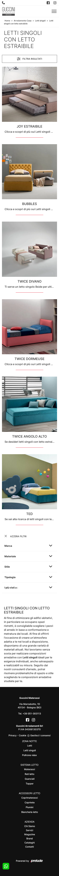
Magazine (29, 834)
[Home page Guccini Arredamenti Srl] (8, 11)
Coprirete (30, 802)
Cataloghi (29, 842)
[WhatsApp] (6, 866)
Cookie (22, 735)
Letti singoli (40, 20)
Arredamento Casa (22, 20)
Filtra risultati (32, 58)
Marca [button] (8, 545)
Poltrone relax (29, 755)
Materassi (29, 769)
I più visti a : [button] (11, 587)
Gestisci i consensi (40, 735)
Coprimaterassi (29, 797)
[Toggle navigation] (54, 11)
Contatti (29, 846)
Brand (29, 838)
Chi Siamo (29, 826)
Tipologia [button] (10, 577)
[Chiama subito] (4, 3)
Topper (29, 783)
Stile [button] (7, 566)
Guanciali (29, 778)
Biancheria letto (29, 812)
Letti (29, 745)
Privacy (13, 735)
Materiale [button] (10, 556)
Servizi (29, 830)
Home (7, 20)
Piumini (29, 807)
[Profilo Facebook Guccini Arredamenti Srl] (48, 3)
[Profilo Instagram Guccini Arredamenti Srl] (55, 3)
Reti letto (29, 774)
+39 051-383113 (32, 713)
